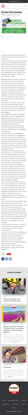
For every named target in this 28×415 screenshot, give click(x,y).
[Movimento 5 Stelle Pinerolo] (3, 5)
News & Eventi (5, 404)
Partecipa (23, 404)
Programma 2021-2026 (14, 1)
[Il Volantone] (14, 354)
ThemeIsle (19, 411)
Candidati (23, 400)
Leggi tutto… (16, 341)
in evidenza (6, 364)
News (4, 296)
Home (3, 400)
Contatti (14, 408)
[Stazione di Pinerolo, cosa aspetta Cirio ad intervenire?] (14, 286)
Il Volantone (7, 367)
